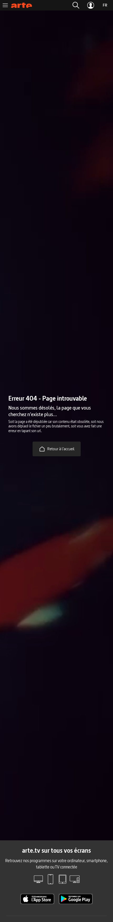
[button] (76, 5)
